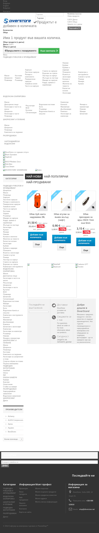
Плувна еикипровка (10, 364)
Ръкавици (18, 80)
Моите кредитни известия (46, 495)
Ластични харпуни (32, 72)
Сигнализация (31, 113)
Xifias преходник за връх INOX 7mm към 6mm (86, 218)
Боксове (6, 382)
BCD (27, 108)
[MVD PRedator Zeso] (12, 162)
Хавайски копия (31, 84)
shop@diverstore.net (87, 509)
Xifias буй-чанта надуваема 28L (37, 215)
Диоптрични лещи (11, 104)
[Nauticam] (56, 267)
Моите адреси (41, 499)
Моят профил (43, 484)
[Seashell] (55, 264)
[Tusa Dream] (8, 166)
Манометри (65, 107)
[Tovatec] (80, 267)
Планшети (66, 72)
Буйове (65, 65)
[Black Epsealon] (10, 154)
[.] (4, 159)
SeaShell (6, 370)
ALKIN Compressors (15, 420)
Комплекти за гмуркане (13, 132)
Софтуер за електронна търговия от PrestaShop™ (28, 526)
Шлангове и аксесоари (12, 327)
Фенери (81, 81)
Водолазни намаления (12, 396)
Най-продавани (38, 182)
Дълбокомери (66, 109)
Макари (83, 111)
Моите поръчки (41, 489)
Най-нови (33, 176)
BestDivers (11, 432)
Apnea (10, 424)
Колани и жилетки (10, 237)
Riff (4, 375)
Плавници (8, 80)
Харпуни (28, 70)
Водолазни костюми (47, 104)
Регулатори (30, 106)
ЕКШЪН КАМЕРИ (10, 377)
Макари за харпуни (49, 80)
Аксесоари (67, 93)
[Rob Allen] (7, 164)
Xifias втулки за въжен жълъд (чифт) (61, 217)
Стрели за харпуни (49, 71)
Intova (5, 373)
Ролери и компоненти (11, 202)
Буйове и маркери (10, 248)
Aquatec (10, 428)
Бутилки (29, 110)
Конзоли (64, 104)
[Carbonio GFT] (82, 264)
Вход (5, 1)
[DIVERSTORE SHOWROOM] (15, 170)
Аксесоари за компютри (12, 331)
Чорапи (18, 78)
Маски (6, 76)
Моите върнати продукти (45, 492)
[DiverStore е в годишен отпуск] (16, 152)
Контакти (6, 11)
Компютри (64, 102)
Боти (41, 107)
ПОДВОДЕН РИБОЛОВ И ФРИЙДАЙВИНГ (9, 491)
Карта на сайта (25, 512)
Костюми (18, 76)
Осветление (8, 384)
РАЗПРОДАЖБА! (10, 389)
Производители (14, 409)
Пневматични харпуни (11, 204)
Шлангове (84, 114)
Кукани (81, 84)
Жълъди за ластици (50, 78)
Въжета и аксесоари (11, 253)
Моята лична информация (46, 502)
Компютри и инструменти (13, 267)
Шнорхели (8, 78)
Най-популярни (56, 176)
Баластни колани (9, 241)
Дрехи (5, 401)
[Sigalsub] (7, 157)
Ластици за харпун (49, 76)
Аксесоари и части (11, 114)
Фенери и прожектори (11, 338)
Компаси (64, 111)
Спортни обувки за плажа (13, 361)
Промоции (23, 489)
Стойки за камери (10, 387)
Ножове (65, 63)
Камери (6, 380)
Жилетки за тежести (11, 239)
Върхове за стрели (49, 73)
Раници (81, 79)
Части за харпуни (32, 86)
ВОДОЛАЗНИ (9, 144)
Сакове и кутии (84, 77)
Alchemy (10, 416)
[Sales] (38, 170)
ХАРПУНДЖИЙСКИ (12, 141)
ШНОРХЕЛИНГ (9, 398)
